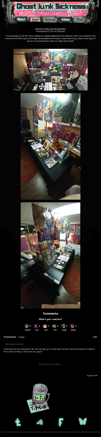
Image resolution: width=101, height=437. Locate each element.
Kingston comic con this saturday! (50, 28)
